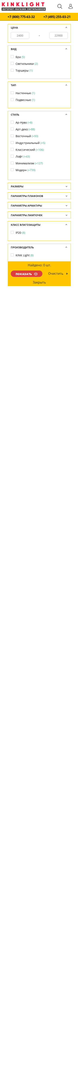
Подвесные (25, 100)
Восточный (27, 136)
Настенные (25, 93)
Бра (20, 57)
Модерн (25, 170)
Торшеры (24, 70)
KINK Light (25, 255)
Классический (30, 150)
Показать (24, 274)
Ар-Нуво (24, 122)
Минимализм (29, 163)
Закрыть (39, 282)
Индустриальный (30, 143)
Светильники (27, 64)
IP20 (20, 233)
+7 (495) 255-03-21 (57, 17)
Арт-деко (25, 129)
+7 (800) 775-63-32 (21, 17)
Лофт (23, 156)
